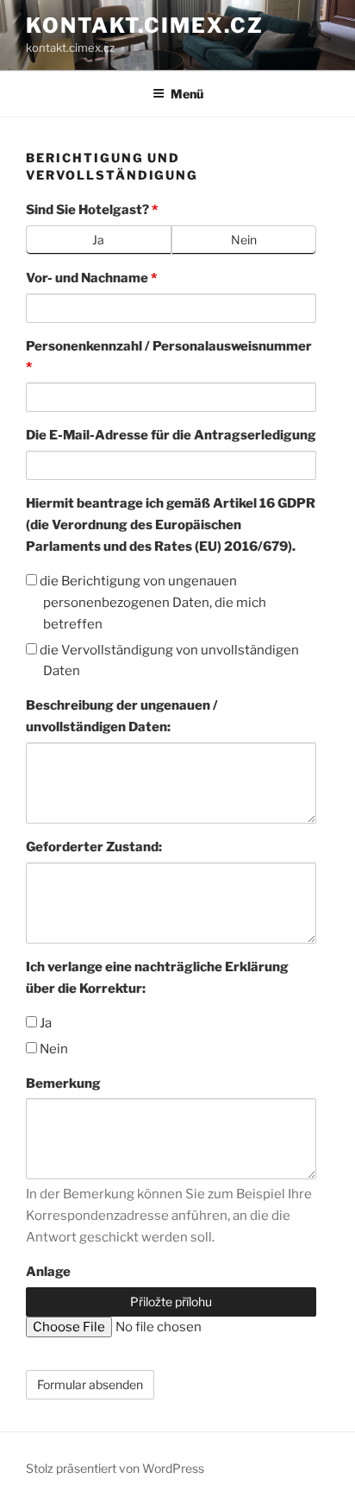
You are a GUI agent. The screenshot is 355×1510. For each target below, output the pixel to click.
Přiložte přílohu (171, 1301)
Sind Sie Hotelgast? (92, 210)
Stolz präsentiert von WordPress (115, 1468)
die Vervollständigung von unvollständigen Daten (168, 660)
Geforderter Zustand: (94, 847)
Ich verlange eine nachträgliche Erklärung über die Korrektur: (157, 977)
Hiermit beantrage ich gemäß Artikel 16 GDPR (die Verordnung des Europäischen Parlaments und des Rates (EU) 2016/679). (170, 525)
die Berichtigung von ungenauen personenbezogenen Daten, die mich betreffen (151, 602)
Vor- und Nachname (91, 278)
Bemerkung (63, 1083)
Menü (187, 93)
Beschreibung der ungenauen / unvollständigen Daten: (122, 716)
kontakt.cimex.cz (145, 25)
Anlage (48, 1271)
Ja (44, 1023)
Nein (52, 1049)
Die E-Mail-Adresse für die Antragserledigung (171, 435)
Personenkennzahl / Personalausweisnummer (169, 357)
